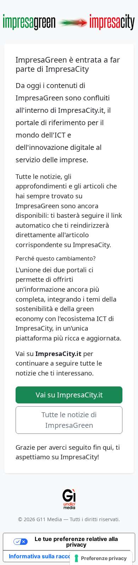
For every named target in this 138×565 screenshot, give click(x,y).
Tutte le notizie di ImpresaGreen (69, 420)
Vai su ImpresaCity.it (69, 395)
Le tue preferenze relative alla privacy (76, 541)
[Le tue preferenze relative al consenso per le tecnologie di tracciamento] (101, 558)
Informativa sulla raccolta (43, 556)
